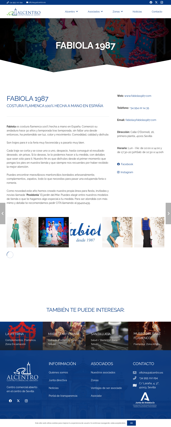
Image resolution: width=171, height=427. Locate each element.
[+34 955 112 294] (136, 378)
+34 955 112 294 (148, 378)
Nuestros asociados (103, 372)
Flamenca (30, 340)
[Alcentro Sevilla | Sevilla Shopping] (23, 12)
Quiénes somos (58, 372)
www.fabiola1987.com (137, 95)
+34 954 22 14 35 (139, 107)
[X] (18, 401)
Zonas (95, 380)
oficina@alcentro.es (151, 372)
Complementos (14, 340)
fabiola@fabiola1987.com (141, 120)
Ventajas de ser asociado (106, 388)
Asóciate (96, 395)
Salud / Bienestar (100, 340)
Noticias (54, 388)
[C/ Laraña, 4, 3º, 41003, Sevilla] (136, 385)
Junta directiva (58, 380)
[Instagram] (26, 401)
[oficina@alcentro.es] (136, 372)
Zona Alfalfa (153, 344)
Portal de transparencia (63, 395)
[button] (76, 11)
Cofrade (52, 340)
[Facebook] (10, 401)
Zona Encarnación (15, 344)
